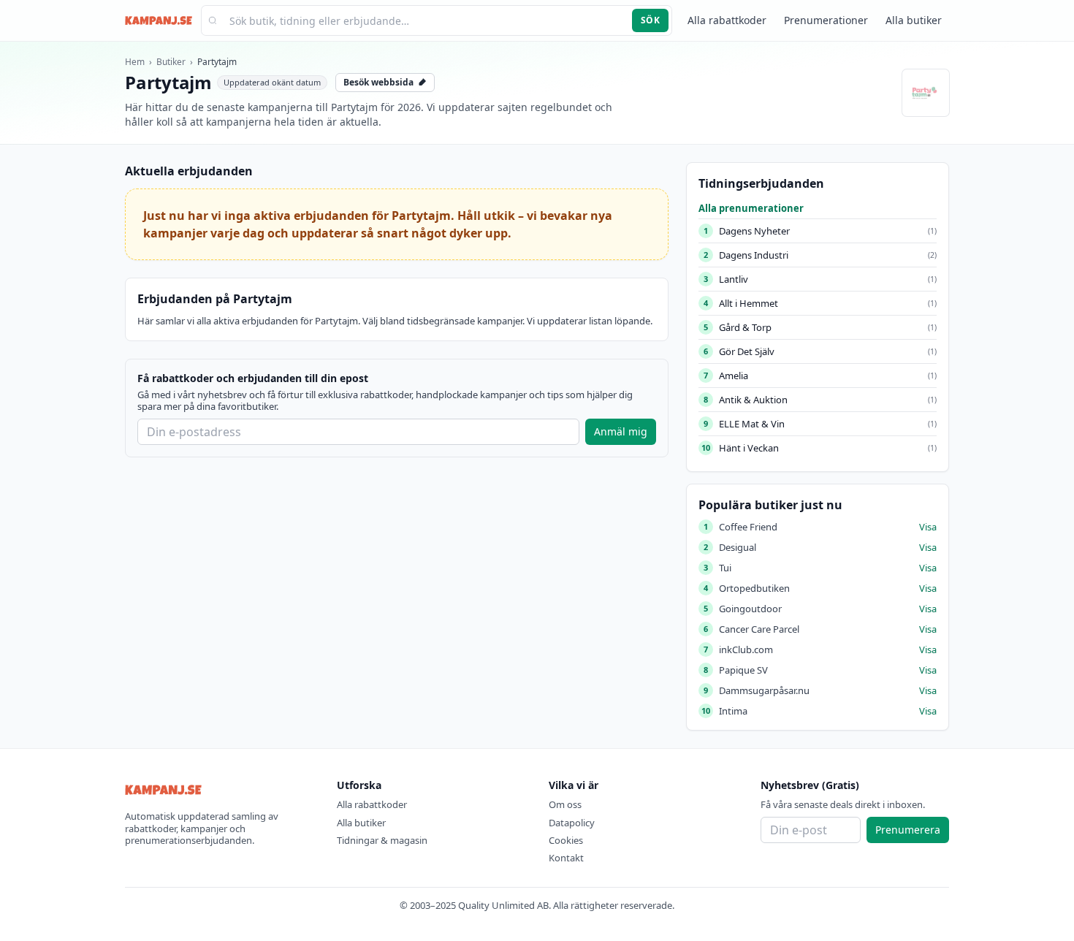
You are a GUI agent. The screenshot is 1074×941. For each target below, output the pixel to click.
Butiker (171, 62)
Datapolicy (572, 822)
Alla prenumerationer (751, 208)
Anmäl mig (620, 431)
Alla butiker (914, 20)
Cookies (566, 840)
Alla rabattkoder (727, 20)
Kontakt (566, 857)
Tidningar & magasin (382, 840)
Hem (135, 62)
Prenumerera (907, 830)
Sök (650, 20)
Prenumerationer (826, 20)
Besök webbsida (378, 82)
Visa (928, 527)
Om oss (565, 804)
